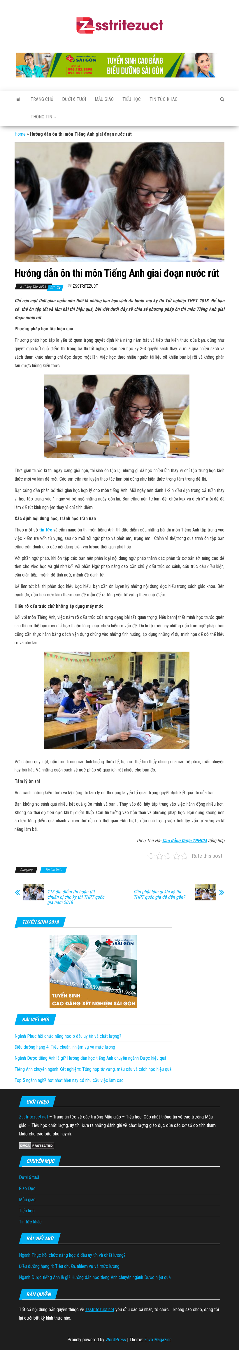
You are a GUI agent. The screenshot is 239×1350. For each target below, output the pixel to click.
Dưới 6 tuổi (74, 99)
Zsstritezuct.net (33, 1117)
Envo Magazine (158, 1339)
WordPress (116, 1339)
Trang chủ (42, 99)
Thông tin (42, 117)
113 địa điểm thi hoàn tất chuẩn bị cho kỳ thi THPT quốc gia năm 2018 (75, 897)
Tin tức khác (164, 99)
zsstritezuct (85, 286)
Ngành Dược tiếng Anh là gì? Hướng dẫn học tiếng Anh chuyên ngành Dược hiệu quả (90, 1058)
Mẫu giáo (104, 99)
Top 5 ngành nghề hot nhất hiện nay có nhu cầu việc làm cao (69, 1080)
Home (20, 134)
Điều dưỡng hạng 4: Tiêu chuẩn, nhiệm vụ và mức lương (65, 1047)
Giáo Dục (27, 1188)
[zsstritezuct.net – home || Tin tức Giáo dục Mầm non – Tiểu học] (18, 99)
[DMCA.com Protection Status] (36, 1145)
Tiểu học (131, 99)
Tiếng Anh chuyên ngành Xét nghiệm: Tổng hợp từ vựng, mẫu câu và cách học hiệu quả (93, 1069)
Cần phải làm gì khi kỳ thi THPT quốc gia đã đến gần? (159, 894)
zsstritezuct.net (99, 1309)
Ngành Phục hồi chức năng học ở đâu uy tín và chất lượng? (68, 1036)
